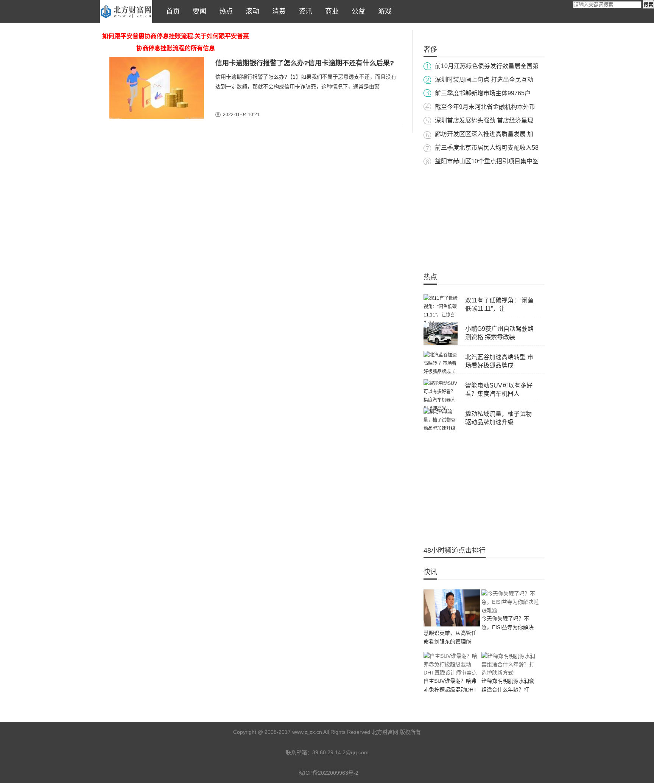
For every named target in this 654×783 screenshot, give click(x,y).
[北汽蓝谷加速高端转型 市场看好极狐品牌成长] (441, 371)
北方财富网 (126, 11)
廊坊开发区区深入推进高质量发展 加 (484, 134)
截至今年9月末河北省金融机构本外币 (485, 107)
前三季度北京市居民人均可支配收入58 (487, 147)
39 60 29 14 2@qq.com (340, 752)
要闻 (197, 11)
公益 (356, 11)
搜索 (648, 5)
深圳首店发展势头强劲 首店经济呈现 (484, 120)
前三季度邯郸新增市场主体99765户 (483, 93)
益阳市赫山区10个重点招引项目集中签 (487, 161)
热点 (224, 11)
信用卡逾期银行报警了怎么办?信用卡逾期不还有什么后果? (304, 63)
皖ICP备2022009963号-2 (328, 773)
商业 (330, 11)
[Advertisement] (484, 215)
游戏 (383, 11)
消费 (277, 11)
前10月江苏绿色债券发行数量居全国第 (487, 66)
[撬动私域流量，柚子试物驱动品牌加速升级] (441, 428)
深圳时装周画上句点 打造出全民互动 (484, 79)
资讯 (303, 11)
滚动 (250, 11)
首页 (171, 11)
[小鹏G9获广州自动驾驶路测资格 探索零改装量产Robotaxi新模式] (441, 343)
